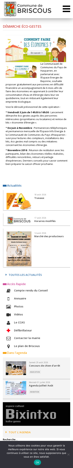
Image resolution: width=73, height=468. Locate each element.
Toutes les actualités (25, 275)
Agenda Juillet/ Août (41, 385)
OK (37, 462)
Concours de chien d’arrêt (44, 365)
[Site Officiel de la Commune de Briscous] (27, 9)
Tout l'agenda (20, 432)
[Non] (68, 454)
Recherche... (10, 439)
